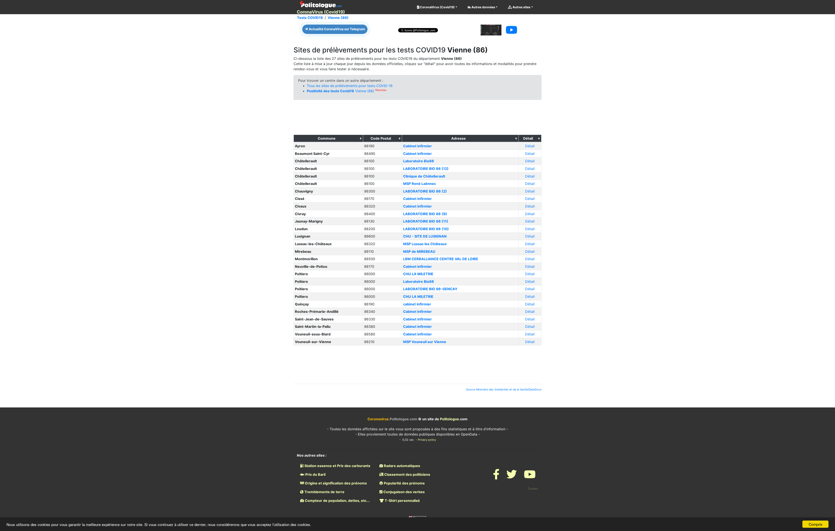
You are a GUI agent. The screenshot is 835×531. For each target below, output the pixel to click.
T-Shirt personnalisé (402, 500)
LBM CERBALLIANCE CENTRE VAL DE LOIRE (440, 259)
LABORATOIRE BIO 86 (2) (425, 191)
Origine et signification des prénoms (335, 483)
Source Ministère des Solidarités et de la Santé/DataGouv (503, 389)
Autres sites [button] (521, 7)
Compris (815, 524)
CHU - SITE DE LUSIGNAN (425, 236)
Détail (530, 146)
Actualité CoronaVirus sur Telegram (336, 29)
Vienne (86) (338, 17)
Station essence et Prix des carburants (337, 466)
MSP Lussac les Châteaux (425, 244)
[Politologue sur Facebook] (496, 477)
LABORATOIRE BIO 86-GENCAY (430, 289)
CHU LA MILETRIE (418, 274)
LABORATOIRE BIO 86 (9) (425, 214)
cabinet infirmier (417, 304)
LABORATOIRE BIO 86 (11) (425, 221)
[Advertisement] (417, 118)
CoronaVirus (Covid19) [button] (437, 7)
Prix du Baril (315, 474)
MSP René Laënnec (419, 183)
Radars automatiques (401, 466)
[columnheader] (328, 138)
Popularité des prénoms (404, 483)
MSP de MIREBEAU (419, 251)
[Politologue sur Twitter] (512, 477)
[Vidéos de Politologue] (529, 477)
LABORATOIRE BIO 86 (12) (426, 168)
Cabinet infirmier (417, 146)
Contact (533, 488)
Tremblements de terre (324, 492)
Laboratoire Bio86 (418, 161)
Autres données (483, 7)
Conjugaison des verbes (403, 492)
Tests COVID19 (310, 17)
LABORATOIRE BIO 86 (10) (426, 229)
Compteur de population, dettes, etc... (337, 500)
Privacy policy (427, 439)
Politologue (449, 419)
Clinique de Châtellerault (424, 176)
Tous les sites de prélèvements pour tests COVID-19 (349, 86)
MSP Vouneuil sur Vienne (424, 342)
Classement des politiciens (406, 474)
